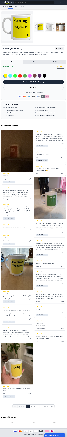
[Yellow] (5, 76)
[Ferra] (35, 76)
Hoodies (21, 7)
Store (4, 7)
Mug (12, 62)
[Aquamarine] (10, 76)
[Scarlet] (20, 76)
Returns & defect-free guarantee (46, 115)
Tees (15, 7)
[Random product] (53, 2)
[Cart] (64, 2)
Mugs (10, 7)
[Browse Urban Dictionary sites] (7, 2)
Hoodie (55, 62)
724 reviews (60, 68)
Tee (33, 62)
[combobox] (33, 2)
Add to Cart (33, 87)
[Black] (44, 76)
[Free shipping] (60, 2)
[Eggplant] (40, 76)
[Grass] (25, 76)
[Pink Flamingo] (30, 76)
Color (5, 72)
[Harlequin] (15, 76)
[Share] (56, 2)
